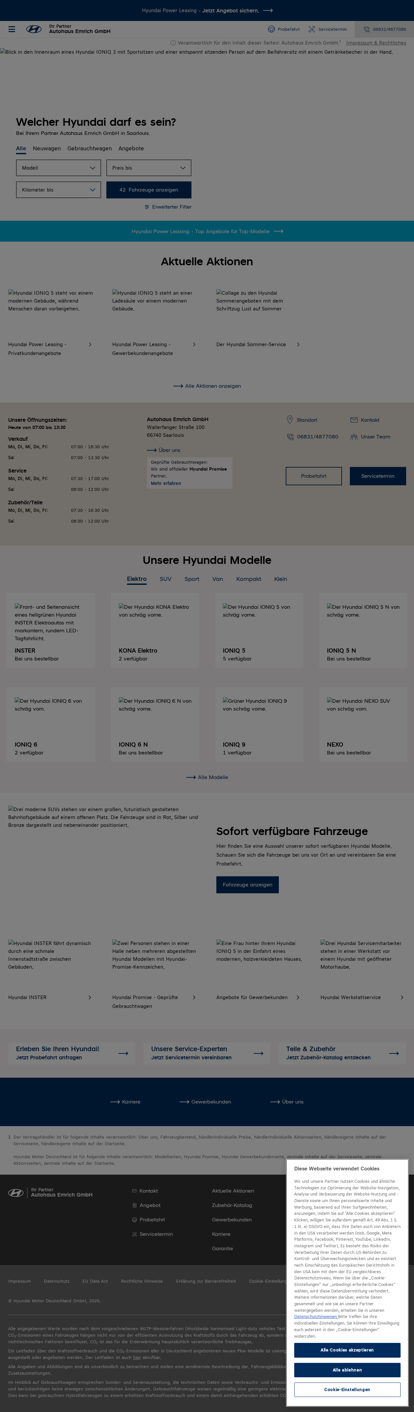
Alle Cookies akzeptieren (347, 1350)
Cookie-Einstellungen (347, 1389)
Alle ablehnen (347, 1369)
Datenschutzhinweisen (316, 1316)
